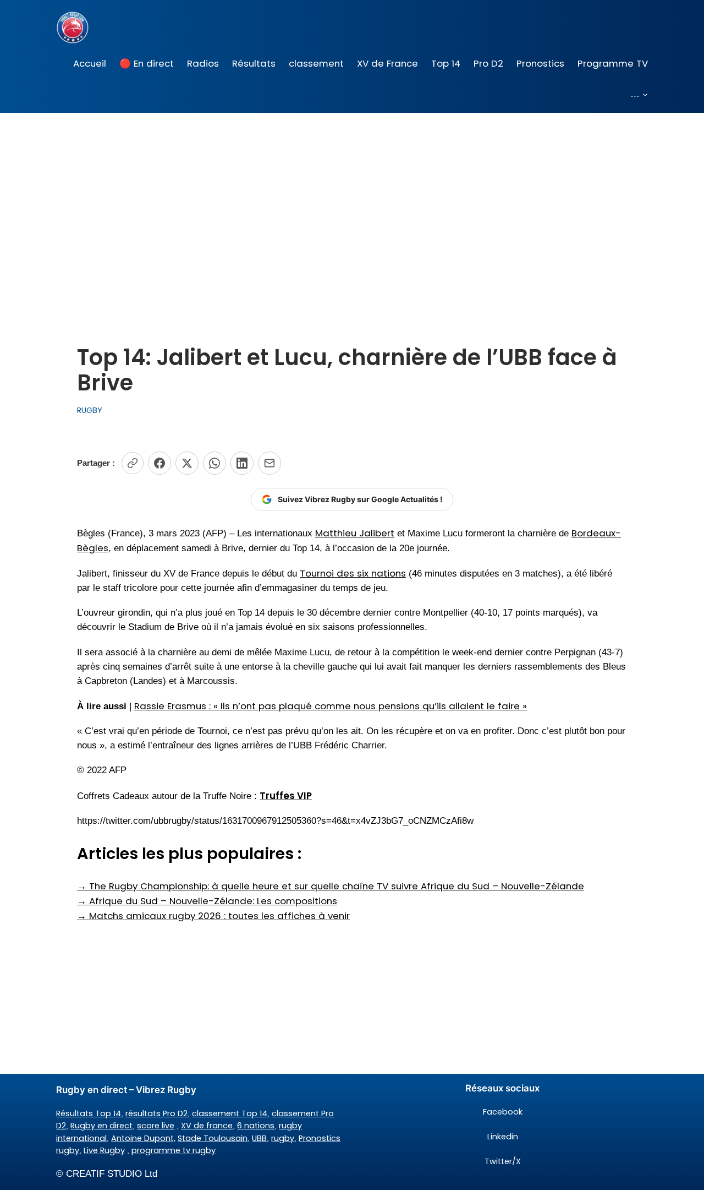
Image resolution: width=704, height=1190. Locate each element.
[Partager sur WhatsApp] (214, 463)
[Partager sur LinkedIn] (242, 463)
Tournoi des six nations (353, 573)
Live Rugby (104, 1150)
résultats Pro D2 (156, 1113)
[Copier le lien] (133, 463)
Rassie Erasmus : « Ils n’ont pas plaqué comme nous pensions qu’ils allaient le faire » (330, 706)
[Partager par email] (269, 463)
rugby (282, 1138)
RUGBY (89, 410)
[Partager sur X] (187, 463)
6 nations (255, 1125)
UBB (259, 1138)
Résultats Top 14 (88, 1113)
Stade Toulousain (213, 1138)
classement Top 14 (229, 1113)
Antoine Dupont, (143, 1138)
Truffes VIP (286, 795)
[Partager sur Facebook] (159, 463)
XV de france (207, 1125)
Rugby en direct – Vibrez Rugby (126, 1089)
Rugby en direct (101, 1125)
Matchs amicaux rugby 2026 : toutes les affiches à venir (213, 915)
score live (155, 1125)
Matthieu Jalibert (354, 533)
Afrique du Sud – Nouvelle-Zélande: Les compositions (207, 901)
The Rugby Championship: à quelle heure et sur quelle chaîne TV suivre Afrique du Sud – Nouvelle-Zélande (330, 886)
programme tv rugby (173, 1150)
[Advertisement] (352, 200)
